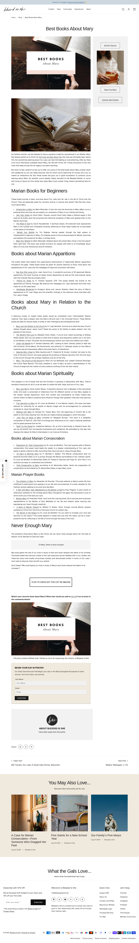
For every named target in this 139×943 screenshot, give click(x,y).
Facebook (124, 897)
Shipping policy (114, 938)
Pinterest (123, 905)
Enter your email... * (13, 902)
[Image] (110, 68)
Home (13, 17)
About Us (103, 897)
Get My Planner (110, 45)
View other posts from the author (52, 732)
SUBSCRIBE (21, 698)
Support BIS (104, 893)
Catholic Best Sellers (110, 100)
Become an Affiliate (107, 905)
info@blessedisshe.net (60, 893)
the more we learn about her (50, 157)
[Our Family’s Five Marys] (109, 813)
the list (74, 596)
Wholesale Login (106, 909)
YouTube (123, 893)
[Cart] (134, 9)
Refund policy (75, 938)
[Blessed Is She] (14, 9)
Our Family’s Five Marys (106, 835)
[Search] (123, 9)
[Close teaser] (6, 461)
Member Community (128, 917)
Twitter (122, 909)
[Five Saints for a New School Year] (69, 813)
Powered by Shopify (28, 933)
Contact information (129, 938)
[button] (2, 471)
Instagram (124, 901)
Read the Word (110, 90)
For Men (103, 917)
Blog (20, 17)
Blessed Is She (15, 933)
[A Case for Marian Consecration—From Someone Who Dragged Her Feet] (29, 813)
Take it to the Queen (24, 426)
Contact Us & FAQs (107, 901)
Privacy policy (88, 938)
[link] (20, 747)
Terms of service (101, 938)
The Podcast (125, 913)
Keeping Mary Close (24, 352)
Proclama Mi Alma (106, 913)
